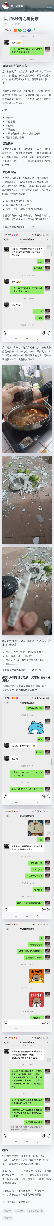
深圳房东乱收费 (36, 1211)
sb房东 (19, 1211)
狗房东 (8, 1211)
